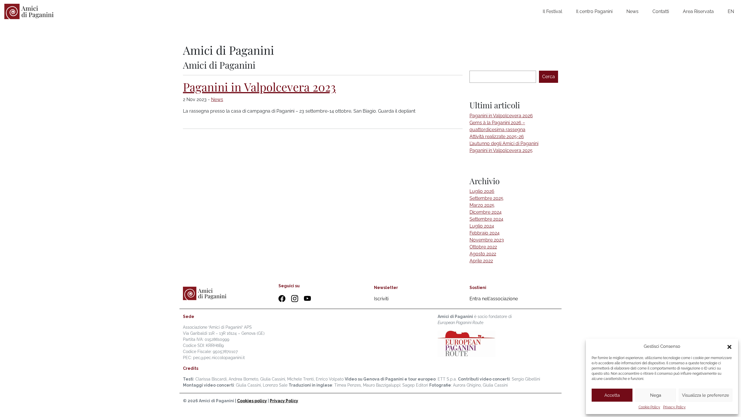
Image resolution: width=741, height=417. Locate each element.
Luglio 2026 (481, 191)
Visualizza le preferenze (705, 395)
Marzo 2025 (481, 205)
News (632, 11)
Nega (655, 395)
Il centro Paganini (594, 11)
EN (731, 11)
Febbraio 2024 (484, 233)
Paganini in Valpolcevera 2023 (259, 86)
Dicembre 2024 (485, 212)
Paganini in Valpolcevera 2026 (501, 115)
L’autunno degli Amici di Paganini (503, 143)
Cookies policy (252, 400)
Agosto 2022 (482, 254)
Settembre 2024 (486, 219)
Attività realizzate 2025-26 (496, 136)
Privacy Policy (674, 407)
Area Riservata (698, 11)
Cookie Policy (649, 407)
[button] (729, 346)
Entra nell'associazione (493, 298)
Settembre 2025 (486, 198)
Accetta (612, 395)
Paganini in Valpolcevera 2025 (501, 150)
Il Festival (552, 11)
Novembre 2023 (486, 240)
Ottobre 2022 (483, 247)
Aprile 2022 (481, 261)
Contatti (660, 11)
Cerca (548, 76)
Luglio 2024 (481, 226)
